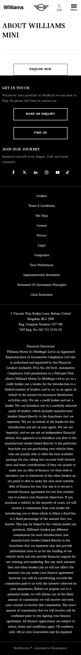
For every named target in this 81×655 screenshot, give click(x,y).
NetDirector (22, 648)
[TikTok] (67, 172)
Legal (41, 245)
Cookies (41, 196)
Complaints (41, 255)
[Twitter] (24, 172)
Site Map (42, 216)
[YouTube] (57, 172)
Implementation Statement (41, 275)
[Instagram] (46, 172)
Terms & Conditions (42, 206)
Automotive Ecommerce (50, 648)
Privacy (42, 235)
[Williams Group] (13, 7)
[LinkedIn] (35, 172)
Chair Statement (42, 295)
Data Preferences (42, 265)
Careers (42, 225)
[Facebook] (13, 172)
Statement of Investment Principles (41, 285)
